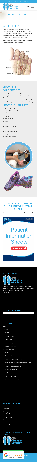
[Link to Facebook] (30, 459)
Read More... (6, 292)
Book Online (6, 392)
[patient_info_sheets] (18, 239)
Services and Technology (10, 346)
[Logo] (15, 6)
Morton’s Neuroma (10, 376)
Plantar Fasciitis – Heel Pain (13, 380)
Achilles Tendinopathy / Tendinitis (14, 359)
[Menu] (31, 6)
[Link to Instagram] (32, 459)
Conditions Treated (8, 349)
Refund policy (9, 343)
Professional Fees (8, 383)
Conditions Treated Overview (13, 356)
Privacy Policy (9, 339)
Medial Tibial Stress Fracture (13, 373)
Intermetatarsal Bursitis (12, 369)
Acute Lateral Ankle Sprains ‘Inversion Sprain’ (18, 363)
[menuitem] (27, 6)
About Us (5, 329)
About (7, 333)
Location (5, 386)
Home (4, 326)
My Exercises (9, 352)
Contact (5, 389)
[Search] (27, 6)
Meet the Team (9, 336)
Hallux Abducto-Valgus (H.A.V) (13, 366)
